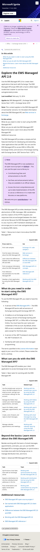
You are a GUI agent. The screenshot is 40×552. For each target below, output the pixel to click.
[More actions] (37, 43)
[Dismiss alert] (37, 3)
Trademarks (15, 549)
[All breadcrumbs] (3, 43)
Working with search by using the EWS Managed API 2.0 (30, 409)
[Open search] (31, 20)
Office (8, 44)
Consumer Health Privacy (26, 546)
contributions (23, 199)
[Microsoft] (20, 20)
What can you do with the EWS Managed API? (17, 61)
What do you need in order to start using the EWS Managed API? (18, 57)
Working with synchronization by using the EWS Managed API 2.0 (29, 472)
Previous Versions (17, 544)
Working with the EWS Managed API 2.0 (19, 517)
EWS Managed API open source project (18, 499)
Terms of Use (5, 549)
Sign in (36, 20)
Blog (26, 544)
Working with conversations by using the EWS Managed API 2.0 (29, 487)
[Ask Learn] (33, 43)
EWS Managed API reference (15, 521)
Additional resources (9, 68)
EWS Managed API (22, 306)
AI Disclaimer (5, 544)
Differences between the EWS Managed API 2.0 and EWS (29, 260)
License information (27, 349)
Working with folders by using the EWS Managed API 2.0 (30, 402)
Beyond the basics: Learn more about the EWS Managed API (20, 64)
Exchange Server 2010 (19, 44)
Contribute (4, 546)
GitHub (26, 167)
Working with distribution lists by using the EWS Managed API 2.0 (29, 480)
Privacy (12, 546)
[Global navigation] (2, 20)
